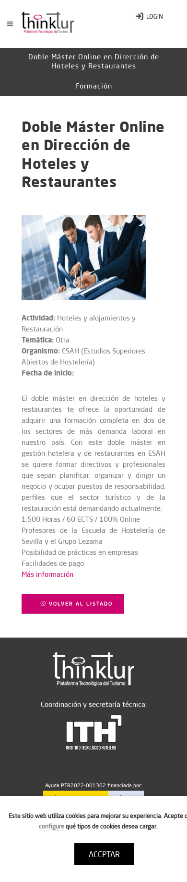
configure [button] (51, 826)
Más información (47, 574)
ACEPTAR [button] (104, 854)
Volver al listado (80, 603)
